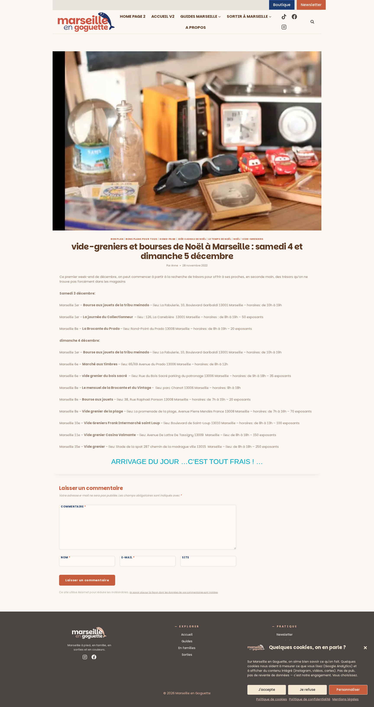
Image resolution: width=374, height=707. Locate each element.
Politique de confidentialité (309, 699)
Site (185, 557)
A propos (195, 27)
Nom (65, 557)
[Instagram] (284, 27)
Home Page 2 (132, 16)
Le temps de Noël (219, 239)
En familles (186, 648)
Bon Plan (117, 239)
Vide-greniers (252, 239)
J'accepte (266, 689)
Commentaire (73, 506)
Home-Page (168, 239)
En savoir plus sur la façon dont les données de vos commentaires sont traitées (174, 592)
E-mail (128, 557)
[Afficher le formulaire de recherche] (312, 22)
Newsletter (311, 4)
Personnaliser (348, 689)
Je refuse (307, 689)
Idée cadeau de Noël (192, 239)
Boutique (281, 4)
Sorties (187, 654)
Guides (187, 641)
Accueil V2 (162, 16)
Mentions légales (345, 699)
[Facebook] (294, 16)
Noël (236, 239)
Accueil (187, 634)
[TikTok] (284, 16)
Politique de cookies (271, 699)
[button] (365, 648)
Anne (174, 265)
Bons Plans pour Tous (141, 239)
